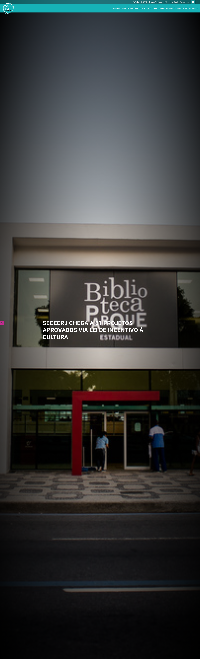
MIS (165, 2)
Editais (161, 8)
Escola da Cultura (150, 8)
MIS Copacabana (191, 8)
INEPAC (144, 2)
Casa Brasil (173, 2)
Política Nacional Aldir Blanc (132, 8)
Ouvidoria (169, 8)
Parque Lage (184, 2)
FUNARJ (136, 2)
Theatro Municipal (155, 2)
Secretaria (116, 8)
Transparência (179, 8)
